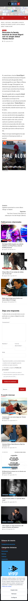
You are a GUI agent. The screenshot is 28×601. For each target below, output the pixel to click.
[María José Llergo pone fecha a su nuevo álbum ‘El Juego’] (14, 287)
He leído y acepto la (11, 368)
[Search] (25, 17)
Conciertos (5, 559)
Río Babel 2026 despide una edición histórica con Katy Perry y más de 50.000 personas (12, 245)
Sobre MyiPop (14, 1)
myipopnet (5, 249)
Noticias (4, 30)
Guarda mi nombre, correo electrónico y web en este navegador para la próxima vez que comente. (14, 363)
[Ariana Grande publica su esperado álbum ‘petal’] (14, 488)
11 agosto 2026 (12, 420)
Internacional (5, 413)
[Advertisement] (14, 59)
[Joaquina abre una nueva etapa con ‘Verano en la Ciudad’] (14, 406)
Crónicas (4, 521)
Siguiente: (15, 213)
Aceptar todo (14, 590)
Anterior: (12, 207)
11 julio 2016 (8, 41)
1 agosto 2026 (11, 502)
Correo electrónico (18, 344)
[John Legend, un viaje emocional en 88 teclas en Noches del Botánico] (14, 515)
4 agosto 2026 (11, 474)
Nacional (4, 240)
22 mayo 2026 (11, 275)
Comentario (6, 322)
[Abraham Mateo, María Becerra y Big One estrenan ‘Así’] (14, 433)
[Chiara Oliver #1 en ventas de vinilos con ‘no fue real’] (14, 261)
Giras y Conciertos (6, 467)
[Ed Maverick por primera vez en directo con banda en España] (14, 460)
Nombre (5, 343)
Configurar (14, 597)
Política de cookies (6, 586)
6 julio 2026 (11, 249)
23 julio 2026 (10, 529)
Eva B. (4, 529)
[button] (2, 18)
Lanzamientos (12, 413)
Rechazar (14, 593)
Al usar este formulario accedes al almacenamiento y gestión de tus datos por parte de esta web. (14, 374)
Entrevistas (5, 551)
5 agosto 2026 (11, 447)
